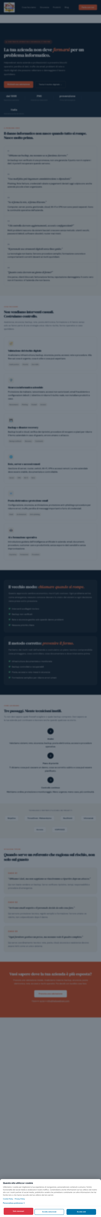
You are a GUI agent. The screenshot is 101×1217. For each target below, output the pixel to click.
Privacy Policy (20, 1199)
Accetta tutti (81, 1212)
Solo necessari (18, 1211)
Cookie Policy (8, 1199)
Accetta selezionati (49, 1212)
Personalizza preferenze (14, 1203)
